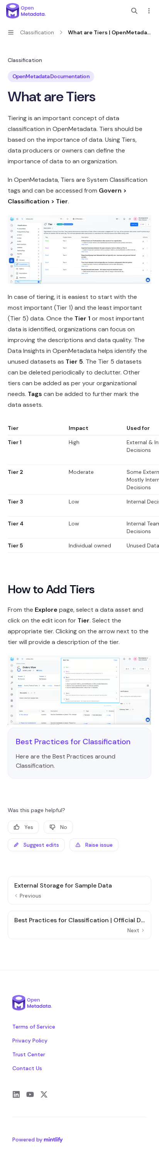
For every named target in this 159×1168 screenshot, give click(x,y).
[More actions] (149, 10)
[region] (79, 488)
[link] (79, 753)
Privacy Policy (29, 1040)
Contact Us (27, 1068)
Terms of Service (33, 1026)
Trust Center (28, 1054)
